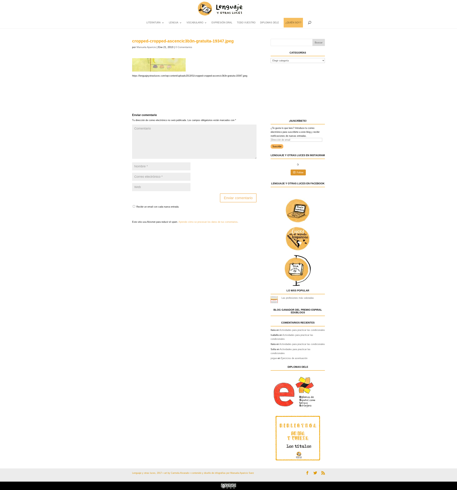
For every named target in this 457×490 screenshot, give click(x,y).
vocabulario (195, 22)
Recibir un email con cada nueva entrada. (157, 206)
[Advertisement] (160, 87)
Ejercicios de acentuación (294, 358)
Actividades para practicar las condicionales (302, 330)
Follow (300, 172)
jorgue (274, 358)
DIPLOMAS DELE (269, 22)
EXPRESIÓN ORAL (222, 22)
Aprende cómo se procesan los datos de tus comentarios (208, 222)
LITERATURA (153, 22)
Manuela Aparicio (146, 47)
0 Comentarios (183, 47)
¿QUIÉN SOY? (293, 22)
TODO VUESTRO (246, 22)
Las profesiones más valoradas (298, 298)
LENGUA (173, 22)
